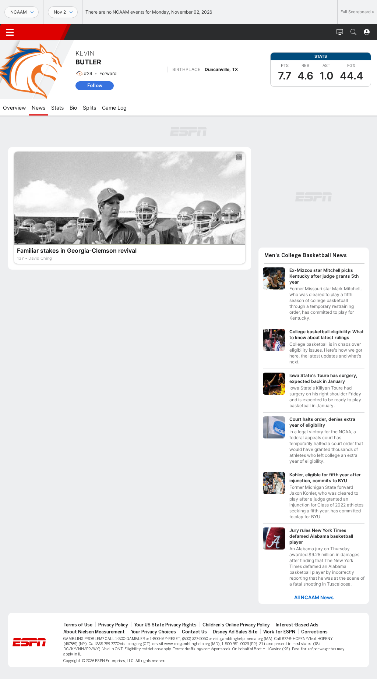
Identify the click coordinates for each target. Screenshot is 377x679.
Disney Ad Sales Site (235, 631)
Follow (94, 85)
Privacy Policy (113, 625)
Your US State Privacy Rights (165, 625)
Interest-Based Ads (297, 625)
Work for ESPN (279, 631)
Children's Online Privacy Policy (236, 625)
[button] (353, 32)
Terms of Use (77, 625)
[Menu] (10, 32)
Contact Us (194, 631)
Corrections (314, 631)
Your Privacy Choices (153, 631)
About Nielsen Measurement (94, 631)
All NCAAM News (314, 597)
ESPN (43, 32)
